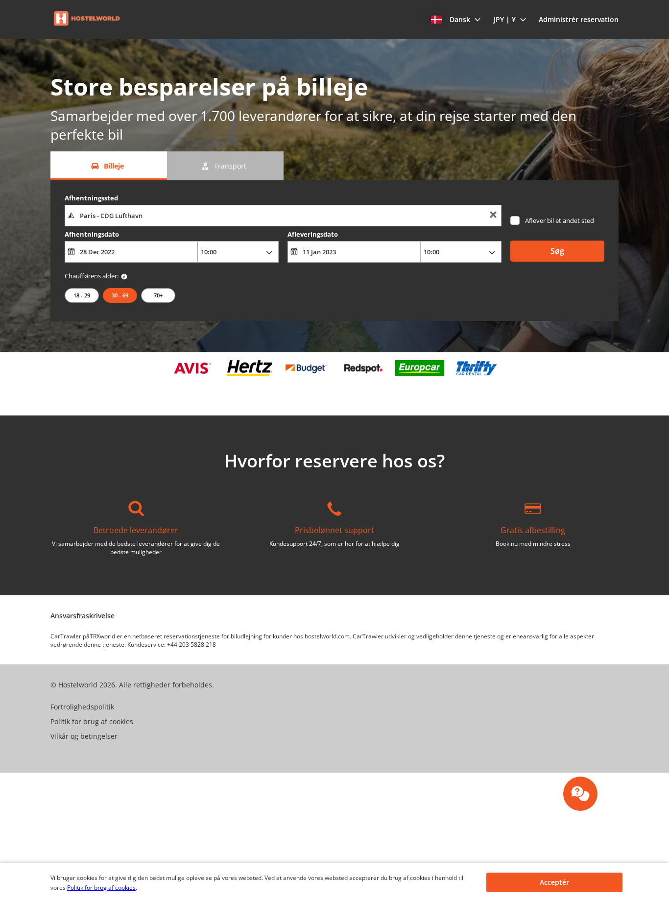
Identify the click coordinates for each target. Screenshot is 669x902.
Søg (557, 250)
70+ (158, 295)
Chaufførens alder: (92, 275)
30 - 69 (120, 295)
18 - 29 (81, 295)
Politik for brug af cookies (101, 887)
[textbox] (283, 215)
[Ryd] (493, 215)
